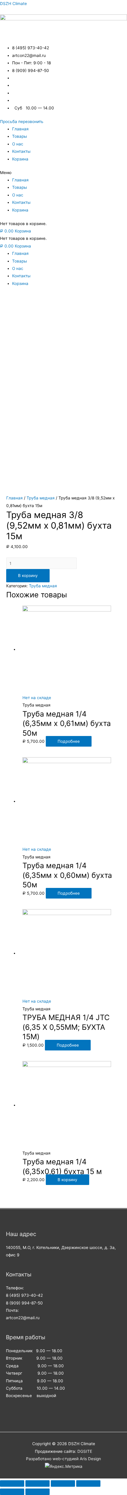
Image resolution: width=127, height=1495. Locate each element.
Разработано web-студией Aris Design (63, 1458)
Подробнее (69, 741)
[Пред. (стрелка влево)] (12, 1492)
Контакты (21, 151)
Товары (19, 136)
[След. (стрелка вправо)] (37, 1492)
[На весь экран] (63, 1483)
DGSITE (84, 1451)
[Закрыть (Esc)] (12, 1483)
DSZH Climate (13, 3)
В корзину (28, 575)
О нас (17, 144)
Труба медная (41, 498)
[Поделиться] (37, 1483)
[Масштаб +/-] (88, 1483)
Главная (20, 129)
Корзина (20, 159)
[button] (21, 121)
